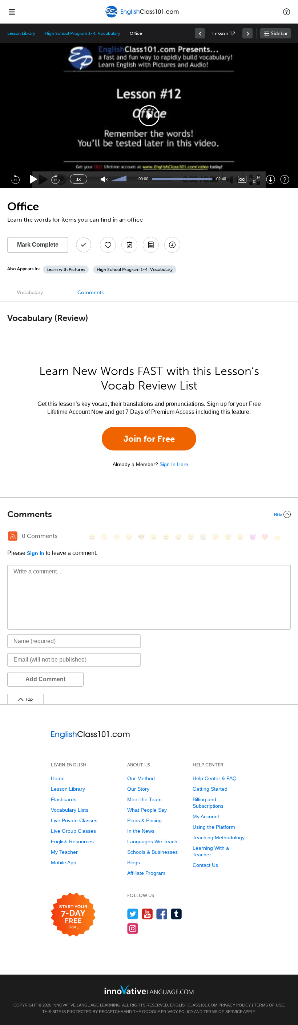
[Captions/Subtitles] (242, 179)
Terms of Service (223, 1011)
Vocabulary (30, 292)
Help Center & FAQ (215, 778)
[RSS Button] (12, 536)
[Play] (34, 179)
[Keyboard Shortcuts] (284, 179)
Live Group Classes (73, 831)
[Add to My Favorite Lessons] (108, 245)
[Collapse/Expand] (149, 514)
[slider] (119, 179)
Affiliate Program (146, 873)
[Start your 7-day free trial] (73, 915)
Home (58, 778)
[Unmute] (104, 179)
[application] (149, 115)
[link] (200, 33)
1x (78, 179)
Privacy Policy (234, 1005)
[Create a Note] (129, 245)
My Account (206, 816)
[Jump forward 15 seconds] (55, 179)
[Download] (270, 179)
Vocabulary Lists (69, 810)
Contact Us (205, 865)
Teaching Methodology (219, 837)
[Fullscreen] (256, 179)
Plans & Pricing (144, 820)
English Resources (72, 841)
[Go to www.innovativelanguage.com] (149, 990)
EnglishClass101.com (193, 1005)
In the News (140, 831)
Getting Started (210, 789)
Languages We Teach (152, 841)
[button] (286, 11)
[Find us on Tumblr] (176, 913)
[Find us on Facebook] (162, 913)
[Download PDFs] (151, 245)
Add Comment (45, 679)
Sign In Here (174, 464)
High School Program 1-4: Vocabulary (82, 33)
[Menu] (11, 11)
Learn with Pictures (66, 269)
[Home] (143, 17)
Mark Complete (38, 245)
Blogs (133, 862)
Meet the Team (144, 799)
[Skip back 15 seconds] (15, 179)
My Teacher (64, 852)
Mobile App (63, 862)
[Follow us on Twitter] (132, 913)
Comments (90, 292)
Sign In (35, 553)
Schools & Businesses (152, 852)
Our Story (138, 789)
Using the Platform (214, 827)
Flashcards (63, 799)
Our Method (141, 778)
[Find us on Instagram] (132, 928)
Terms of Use (269, 1005)
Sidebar (279, 33)
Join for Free (149, 438)
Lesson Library (21, 33)
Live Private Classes (74, 820)
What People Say (147, 810)
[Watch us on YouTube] (147, 913)
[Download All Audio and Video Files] (172, 245)
